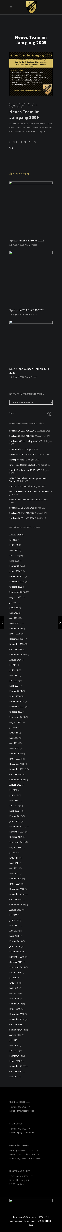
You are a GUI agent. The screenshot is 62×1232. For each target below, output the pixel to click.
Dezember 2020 (16, 889)
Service (32, 105)
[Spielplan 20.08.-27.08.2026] (31, 278)
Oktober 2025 (15, 586)
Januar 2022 (14, 821)
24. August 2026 (16, 244)
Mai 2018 (13, 1045)
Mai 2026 (13, 550)
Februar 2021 (15, 878)
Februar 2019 (15, 1003)
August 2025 (15, 597)
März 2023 (14, 748)
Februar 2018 (15, 1055)
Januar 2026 (14, 571)
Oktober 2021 (15, 837)
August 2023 (15, 722)
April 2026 (14, 555)
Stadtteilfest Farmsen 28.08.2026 (24, 470)
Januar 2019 (14, 1008)
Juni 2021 (13, 857)
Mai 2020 (13, 925)
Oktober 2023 (15, 711)
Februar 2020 (15, 941)
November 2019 (17, 956)
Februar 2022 (15, 816)
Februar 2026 (15, 566)
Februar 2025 (15, 628)
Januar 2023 (14, 758)
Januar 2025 (14, 633)
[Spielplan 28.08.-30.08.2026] (31, 209)
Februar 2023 (15, 753)
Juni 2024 (13, 670)
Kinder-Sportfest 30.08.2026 (22, 465)
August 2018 (15, 1035)
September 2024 (17, 654)
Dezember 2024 (16, 638)
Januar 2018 (14, 1061)
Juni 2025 (13, 607)
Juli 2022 (13, 790)
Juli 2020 (13, 915)
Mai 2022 (13, 800)
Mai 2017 (13, 1076)
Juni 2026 (13, 545)
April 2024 (14, 680)
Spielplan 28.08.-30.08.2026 (26, 240)
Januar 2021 (14, 883)
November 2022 (17, 769)
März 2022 (14, 810)
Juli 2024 (13, 665)
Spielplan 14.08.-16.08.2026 (21, 454)
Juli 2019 (13, 977)
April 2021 (14, 868)
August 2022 (15, 784)
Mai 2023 (13, 738)
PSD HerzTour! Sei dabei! (21, 486)
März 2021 (14, 873)
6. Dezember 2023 (20, 103)
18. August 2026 (16, 377)
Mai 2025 (13, 612)
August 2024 (15, 659)
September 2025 (17, 592)
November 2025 (17, 581)
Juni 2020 (13, 920)
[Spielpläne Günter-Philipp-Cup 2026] (31, 342)
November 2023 (17, 706)
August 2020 (15, 909)
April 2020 (14, 930)
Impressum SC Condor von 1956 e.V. (30, 1217)
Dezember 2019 (16, 951)
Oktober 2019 (15, 962)
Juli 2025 (13, 602)
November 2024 (17, 644)
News (22, 105)
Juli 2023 (13, 727)
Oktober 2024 (15, 649)
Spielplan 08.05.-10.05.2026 (21, 518)
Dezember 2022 (16, 764)
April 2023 (14, 743)
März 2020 (14, 936)
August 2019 (15, 972)
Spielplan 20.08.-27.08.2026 (26, 310)
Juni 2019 (13, 982)
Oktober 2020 (15, 899)
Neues (13, 105)
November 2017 (17, 1066)
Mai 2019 (13, 988)
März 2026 (14, 560)
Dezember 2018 (16, 1014)
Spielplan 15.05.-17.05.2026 (21, 513)
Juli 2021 (13, 852)
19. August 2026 (16, 314)
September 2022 (17, 779)
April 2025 (14, 618)
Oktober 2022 (15, 774)
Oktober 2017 (15, 1071)
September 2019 (17, 967)
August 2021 (15, 847)
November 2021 (17, 831)
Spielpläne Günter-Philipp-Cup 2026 (25, 441)
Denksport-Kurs (16, 459)
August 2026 (15, 534)
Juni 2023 (13, 732)
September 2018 (17, 1029)
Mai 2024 (13, 675)
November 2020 (17, 894)
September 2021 (17, 842)
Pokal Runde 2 (16, 449)
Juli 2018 (13, 1040)
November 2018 (17, 1019)
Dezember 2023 (16, 701)
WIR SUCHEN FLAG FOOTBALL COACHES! (29, 491)
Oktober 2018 (15, 1024)
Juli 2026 (13, 539)
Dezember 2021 (16, 826)
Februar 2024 (15, 691)
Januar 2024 (14, 696)
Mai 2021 (13, 863)
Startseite (16, 107)
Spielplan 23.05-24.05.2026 (21, 507)
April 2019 (14, 993)
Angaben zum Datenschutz (23, 1221)
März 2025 (14, 623)
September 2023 (17, 717)
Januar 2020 (14, 946)
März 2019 (14, 998)
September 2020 (17, 904)
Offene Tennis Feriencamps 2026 (24, 499)
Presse (34, 244)
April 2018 (14, 1050)
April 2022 (14, 805)
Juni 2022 (13, 795)
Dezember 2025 (16, 576)
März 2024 (14, 685)
